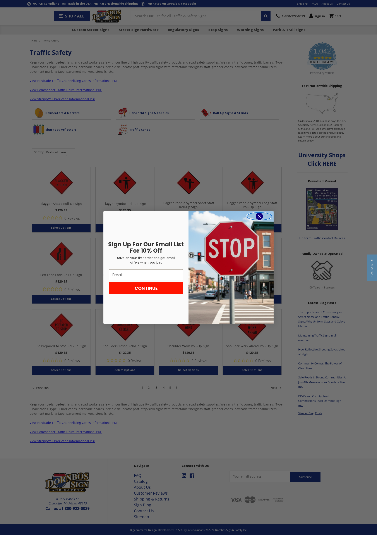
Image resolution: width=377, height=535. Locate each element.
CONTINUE (146, 288)
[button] (372, 267)
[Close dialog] (259, 216)
